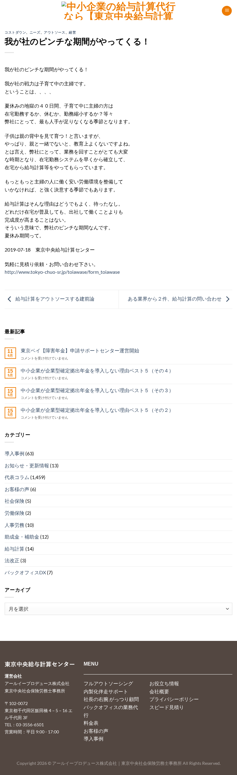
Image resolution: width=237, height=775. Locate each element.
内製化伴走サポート (106, 691)
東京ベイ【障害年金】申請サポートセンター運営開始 (80, 350)
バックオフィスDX (25, 572)
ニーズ (35, 32)
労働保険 (14, 513)
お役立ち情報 (164, 683)
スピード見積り (166, 707)
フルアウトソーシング (108, 683)
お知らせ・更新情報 (27, 465)
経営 (72, 32)
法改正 (12, 560)
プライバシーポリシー (174, 699)
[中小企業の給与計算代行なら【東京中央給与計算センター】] (118, 11)
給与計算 (14, 549)
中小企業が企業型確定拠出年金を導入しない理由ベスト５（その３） (97, 390)
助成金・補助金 (22, 536)
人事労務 (14, 525)
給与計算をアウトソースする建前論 (54, 298)
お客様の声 (17, 489)
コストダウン (15, 32)
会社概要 (159, 691)
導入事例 (14, 453)
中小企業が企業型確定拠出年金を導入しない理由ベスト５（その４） (97, 370)
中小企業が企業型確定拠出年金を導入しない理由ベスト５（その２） (97, 410)
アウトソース (54, 32)
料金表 (91, 723)
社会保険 (14, 501)
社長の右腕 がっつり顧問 (111, 699)
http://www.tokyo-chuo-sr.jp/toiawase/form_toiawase (62, 272)
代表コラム (17, 477)
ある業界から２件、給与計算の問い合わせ (175, 298)
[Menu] (227, 11)
